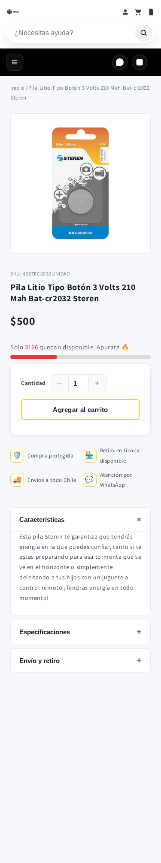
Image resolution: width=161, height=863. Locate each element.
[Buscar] (143, 33)
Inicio (17, 87)
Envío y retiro (80, 660)
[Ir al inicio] (61, 12)
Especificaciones (80, 631)
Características (81, 519)
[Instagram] (139, 62)
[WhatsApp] (120, 62)
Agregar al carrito (80, 409)
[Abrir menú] (14, 62)
